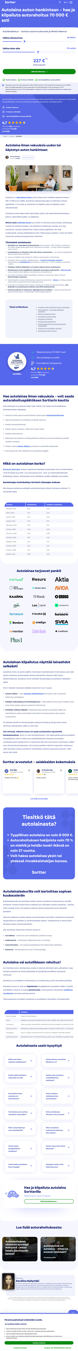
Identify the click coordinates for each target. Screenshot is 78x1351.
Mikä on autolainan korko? (46, 314)
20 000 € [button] (71, 37)
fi (65, 2)
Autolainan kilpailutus (45, 319)
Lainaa (12, 136)
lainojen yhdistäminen (34, 693)
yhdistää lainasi (24, 222)
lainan (55, 280)
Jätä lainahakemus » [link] (49, 1201)
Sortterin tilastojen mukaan (51, 260)
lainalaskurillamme (55, 415)
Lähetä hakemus (39, 71)
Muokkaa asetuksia (20, 1348)
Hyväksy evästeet (39, 1343)
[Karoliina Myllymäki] (7, 157)
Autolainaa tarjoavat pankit (47, 317)
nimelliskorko (24, 262)
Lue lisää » (17, 374)
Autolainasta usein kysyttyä (47, 331)
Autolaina (19, 136)
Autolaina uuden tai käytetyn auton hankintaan (54, 307)
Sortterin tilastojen (11, 469)
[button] (67, 2)
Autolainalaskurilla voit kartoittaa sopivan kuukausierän (52, 325)
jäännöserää (66, 270)
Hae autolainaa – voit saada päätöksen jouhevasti (51, 310)
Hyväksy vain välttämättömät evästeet (57, 1348)
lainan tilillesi (24, 446)
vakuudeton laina (24, 197)
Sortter (5, 136)
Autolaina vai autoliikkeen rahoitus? (50, 328)
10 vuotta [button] (71, 48)
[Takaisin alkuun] (73, 1313)
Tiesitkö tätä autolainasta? (47, 322)
